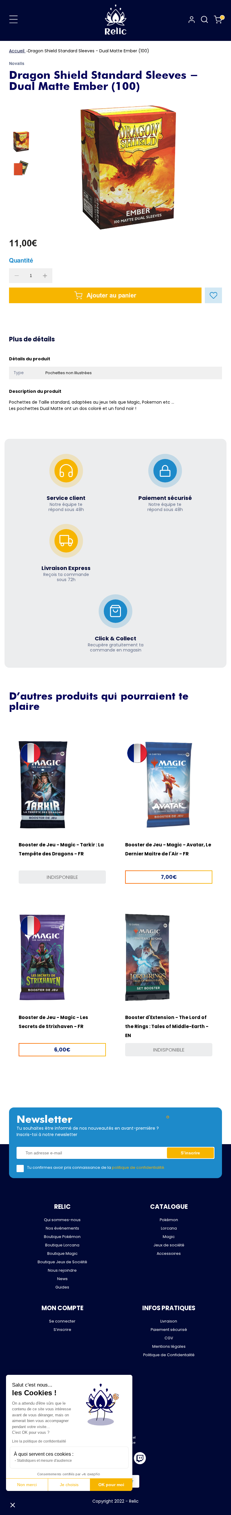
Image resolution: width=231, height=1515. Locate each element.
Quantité (21, 260)
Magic (169, 1236)
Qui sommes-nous (62, 1219)
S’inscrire (62, 1329)
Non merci (27, 1484)
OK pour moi (111, 1484)
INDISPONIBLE (62, 877)
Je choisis (69, 1484)
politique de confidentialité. (138, 1167)
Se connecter (62, 1321)
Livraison (168, 1321)
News (62, 1278)
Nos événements (62, 1228)
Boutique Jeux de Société (62, 1261)
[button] (12, 1505)
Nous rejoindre (62, 1270)
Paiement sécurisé (169, 1329)
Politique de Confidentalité (169, 1354)
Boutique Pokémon (62, 1236)
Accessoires (169, 1253)
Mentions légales (169, 1346)
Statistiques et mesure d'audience (44, 1460)
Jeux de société (168, 1245)
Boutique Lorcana (62, 1245)
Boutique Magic (62, 1253)
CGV (169, 1338)
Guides (62, 1287)
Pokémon (169, 1219)
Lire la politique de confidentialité (39, 1441)
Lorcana (169, 1228)
